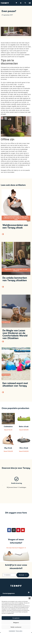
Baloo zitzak (24, 426)
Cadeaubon (8, 426)
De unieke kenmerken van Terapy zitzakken (14, 279)
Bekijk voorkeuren (16, 627)
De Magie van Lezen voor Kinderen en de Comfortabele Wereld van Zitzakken (14, 334)
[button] (29, 598)
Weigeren (16, 622)
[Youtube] (23, 530)
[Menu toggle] (30, 3)
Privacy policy (19, 631)
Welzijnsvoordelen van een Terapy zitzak (15, 226)
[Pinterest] (18, 530)
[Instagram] (14, 530)
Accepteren (16, 618)
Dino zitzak (24, 448)
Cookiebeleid (12, 631)
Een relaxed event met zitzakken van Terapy (15, 384)
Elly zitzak (8, 448)
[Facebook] (9, 530)
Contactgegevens (9, 593)
